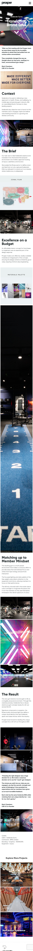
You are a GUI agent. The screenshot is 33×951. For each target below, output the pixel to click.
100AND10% (19, 842)
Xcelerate (5, 98)
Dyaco (12, 844)
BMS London (14, 840)
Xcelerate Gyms (12, 838)
